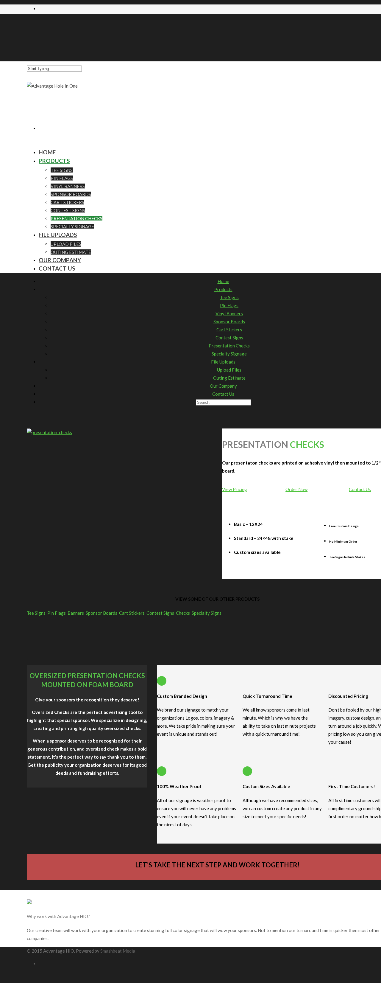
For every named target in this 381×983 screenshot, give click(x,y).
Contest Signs (68, 210)
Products (54, 160)
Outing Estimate (229, 378)
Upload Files (66, 244)
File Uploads (58, 234)
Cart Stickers (67, 202)
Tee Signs (62, 170)
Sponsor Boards (71, 194)
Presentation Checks (76, 218)
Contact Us (57, 268)
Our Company (223, 386)
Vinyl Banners (68, 186)
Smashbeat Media (117, 951)
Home (223, 281)
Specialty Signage (229, 353)
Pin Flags (62, 178)
